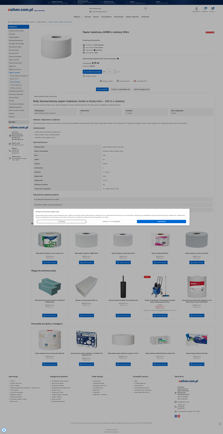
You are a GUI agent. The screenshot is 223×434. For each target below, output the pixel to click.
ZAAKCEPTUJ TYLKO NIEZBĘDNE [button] (111, 221)
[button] (4, 430)
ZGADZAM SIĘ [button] (161, 221)
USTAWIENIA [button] (61, 221)
